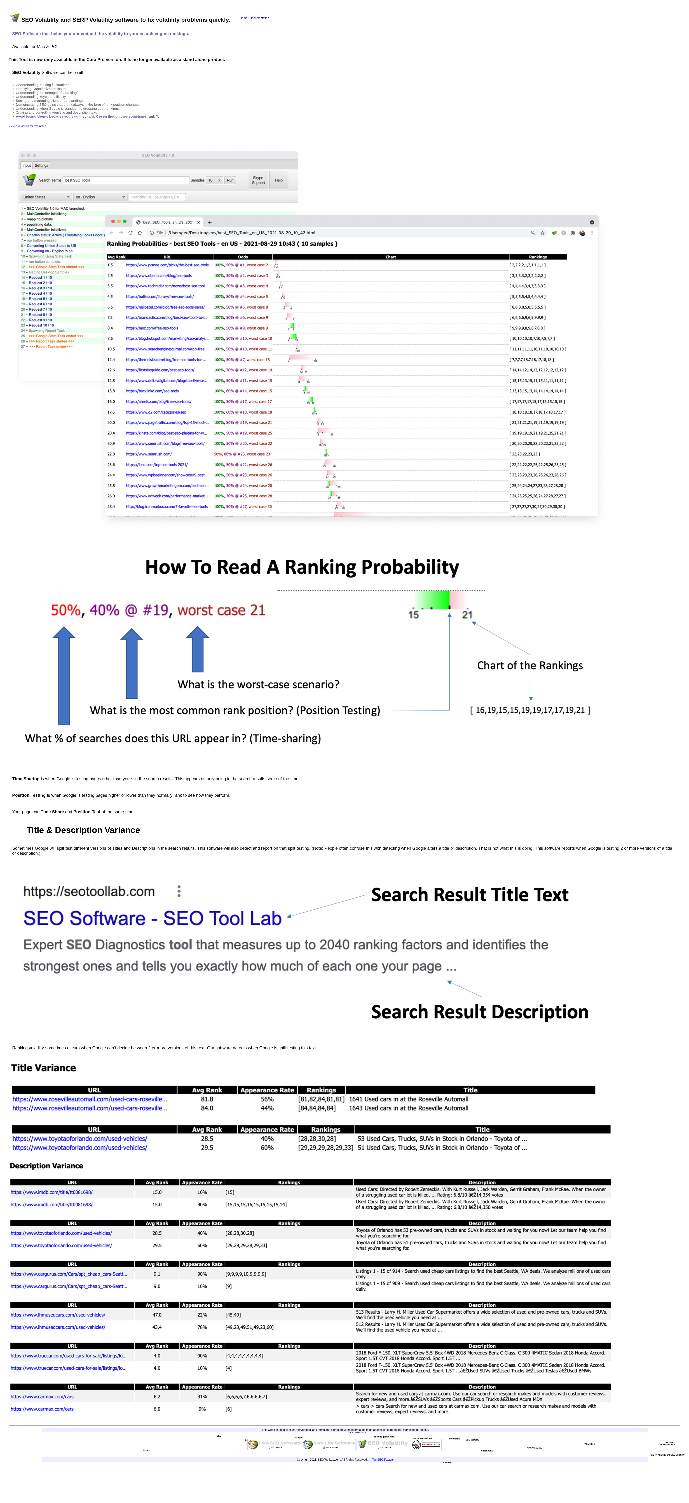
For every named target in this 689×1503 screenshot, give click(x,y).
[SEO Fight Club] (426, 1449)
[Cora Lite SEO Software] (329, 1449)
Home (243, 18)
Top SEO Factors (383, 1459)
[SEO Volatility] (383, 1449)
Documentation (259, 18)
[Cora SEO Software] (274, 1449)
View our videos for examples (27, 126)
